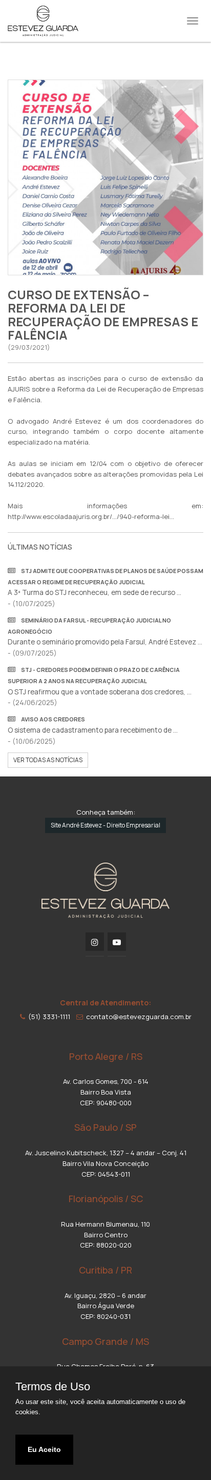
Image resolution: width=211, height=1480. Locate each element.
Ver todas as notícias (47, 760)
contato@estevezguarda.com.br (137, 1016)
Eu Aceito (44, 1449)
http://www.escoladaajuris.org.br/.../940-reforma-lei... (91, 516)
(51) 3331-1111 (47, 1016)
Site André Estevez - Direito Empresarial (105, 825)
